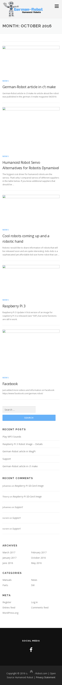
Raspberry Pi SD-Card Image (29, 485)
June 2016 (7, 563)
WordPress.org (10, 612)
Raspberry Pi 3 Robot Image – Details (22, 444)
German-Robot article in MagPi (19, 451)
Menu (56, 6)
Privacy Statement (45, 677)
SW (33, 585)
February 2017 (38, 552)
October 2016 (38, 557)
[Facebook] (31, 649)
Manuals (7, 579)
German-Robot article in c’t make (29, 86)
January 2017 (9, 557)
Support (6, 458)
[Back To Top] (31, 671)
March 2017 (8, 552)
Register (6, 602)
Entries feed (8, 607)
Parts (5, 585)
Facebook (10, 383)
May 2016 (36, 563)
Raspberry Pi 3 (14, 305)
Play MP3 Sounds (11, 436)
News (5, 81)
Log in (34, 602)
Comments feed (39, 607)
